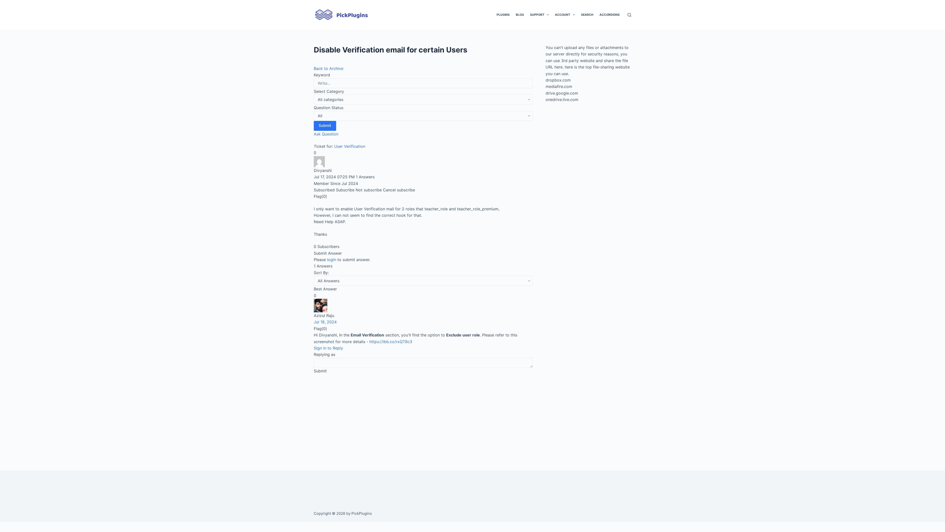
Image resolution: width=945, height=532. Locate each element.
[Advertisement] (423, 415)
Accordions (609, 15)
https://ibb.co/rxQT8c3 (390, 341)
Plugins (503, 15)
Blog (520, 15)
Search (587, 15)
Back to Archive (328, 68)
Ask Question (326, 134)
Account (562, 15)
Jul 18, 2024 (325, 321)
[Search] (629, 15)
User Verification (349, 146)
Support (537, 15)
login (331, 259)
